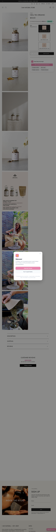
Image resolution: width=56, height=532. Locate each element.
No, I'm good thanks (28, 271)
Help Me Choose (28, 268)
